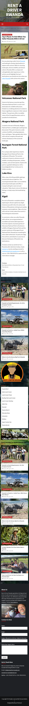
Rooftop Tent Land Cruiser (8, 398)
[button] (2, 24)
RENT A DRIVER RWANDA (14, 10)
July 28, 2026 (10, 551)
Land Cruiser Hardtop (7, 401)
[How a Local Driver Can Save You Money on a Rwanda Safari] (14, 564)
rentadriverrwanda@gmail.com (9, 672)
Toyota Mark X (5, 410)
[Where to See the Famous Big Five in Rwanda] (14, 346)
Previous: (13, 265)
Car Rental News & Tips (7, 34)
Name (3, 625)
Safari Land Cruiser (7, 392)
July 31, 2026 (10, 333)
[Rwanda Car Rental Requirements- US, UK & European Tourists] (14, 292)
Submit (4, 657)
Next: (14, 272)
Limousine (4, 416)
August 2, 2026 (11, 306)
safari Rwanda (6, 78)
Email (3, 632)
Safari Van (4, 404)
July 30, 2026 (10, 359)
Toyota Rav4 (5, 389)
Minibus (4, 419)
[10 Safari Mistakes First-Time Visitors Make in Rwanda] (14, 536)
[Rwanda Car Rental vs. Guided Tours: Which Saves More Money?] (14, 319)
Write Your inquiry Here (8, 644)
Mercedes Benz (6, 413)
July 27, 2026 (10, 578)
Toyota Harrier (5, 425)
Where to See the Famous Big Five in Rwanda (13, 357)
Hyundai (4, 407)
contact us (5, 249)
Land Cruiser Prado (7, 395)
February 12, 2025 (12, 41)
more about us (14, 602)
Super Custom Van (6, 422)
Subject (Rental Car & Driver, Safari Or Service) (14, 638)
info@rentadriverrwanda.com (10, 251)
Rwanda (5, 41)
